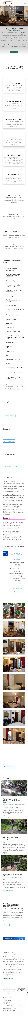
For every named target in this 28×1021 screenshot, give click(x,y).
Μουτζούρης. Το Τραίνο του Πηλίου (12, 875)
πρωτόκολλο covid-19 (8, 978)
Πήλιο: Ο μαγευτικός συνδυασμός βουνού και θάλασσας (11, 800)
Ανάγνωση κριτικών (17, 588)
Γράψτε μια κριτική (17, 591)
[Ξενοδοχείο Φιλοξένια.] (14, 725)
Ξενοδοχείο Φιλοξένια (14, 8)
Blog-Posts (20, 1015)
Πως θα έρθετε (21, 1012)
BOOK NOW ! (14, 52)
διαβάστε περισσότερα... (8, 817)
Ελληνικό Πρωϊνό (9, 416)
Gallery (6, 925)
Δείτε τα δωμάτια (9, 441)
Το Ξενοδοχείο (21, 994)
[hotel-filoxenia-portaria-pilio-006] (14, 618)
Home (19, 993)
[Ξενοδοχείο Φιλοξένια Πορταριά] (14, 672)
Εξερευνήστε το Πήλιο (10, 466)
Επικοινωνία (21, 1005)
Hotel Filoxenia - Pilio (9, 804)
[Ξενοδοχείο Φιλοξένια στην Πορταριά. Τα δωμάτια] (14, 689)
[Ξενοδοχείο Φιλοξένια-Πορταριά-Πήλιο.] (14, 707)
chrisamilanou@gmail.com (15, 908)
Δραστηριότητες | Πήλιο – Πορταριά (11, 838)
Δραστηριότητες (21, 1014)
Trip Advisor (17, 553)
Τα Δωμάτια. (21, 996)
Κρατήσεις (20, 1007)
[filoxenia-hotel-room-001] (14, 654)
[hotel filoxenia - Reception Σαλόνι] (14, 636)
